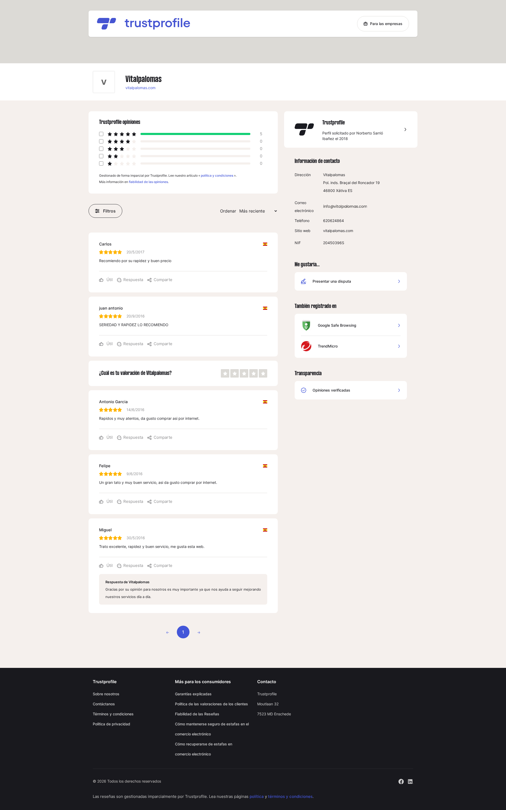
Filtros (109, 211)
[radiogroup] (244, 373)
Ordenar (228, 211)
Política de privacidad (111, 724)
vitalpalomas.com (140, 87)
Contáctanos (104, 704)
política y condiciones (217, 175)
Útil (109, 279)
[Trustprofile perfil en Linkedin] (410, 781)
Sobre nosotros (106, 694)
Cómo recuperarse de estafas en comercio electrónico (203, 749)
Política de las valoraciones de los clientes (211, 704)
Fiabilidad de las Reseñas (197, 714)
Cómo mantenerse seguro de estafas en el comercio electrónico (212, 729)
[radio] (225, 373)
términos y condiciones (290, 796)
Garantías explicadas (193, 694)
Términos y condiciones (113, 714)
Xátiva (341, 190)
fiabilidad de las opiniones (148, 182)
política (257, 796)
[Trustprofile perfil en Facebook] (401, 781)
